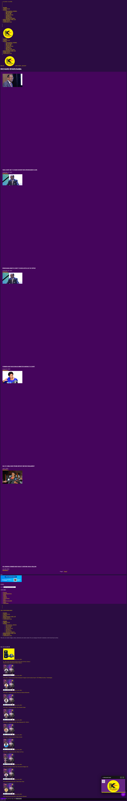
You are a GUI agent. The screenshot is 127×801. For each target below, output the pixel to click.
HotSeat (9, 17)
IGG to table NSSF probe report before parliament (19, 466)
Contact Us (7, 21)
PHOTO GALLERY (7, 600)
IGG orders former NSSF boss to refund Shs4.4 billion (19, 566)
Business (9, 12)
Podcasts (6, 20)
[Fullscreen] (121, 777)
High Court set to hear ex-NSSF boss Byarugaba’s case (20, 170)
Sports (8, 15)
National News (11, 11)
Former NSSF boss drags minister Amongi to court (19, 366)
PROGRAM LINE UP (9, 19)
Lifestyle (9, 14)
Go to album (5, 646)
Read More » (5, 173)
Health (8, 13)
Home (5, 7)
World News (10, 18)
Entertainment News (7, 593)
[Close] (123, 777)
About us (6, 8)
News (5, 10)
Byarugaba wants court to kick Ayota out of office (19, 268)
